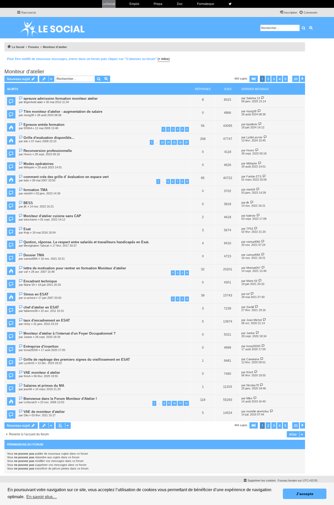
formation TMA (35, 190)
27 (186, 142)
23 (162, 142)
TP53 (249, 228)
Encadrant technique (40, 281)
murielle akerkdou (257, 411)
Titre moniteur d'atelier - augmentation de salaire (62, 112)
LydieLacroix (254, 137)
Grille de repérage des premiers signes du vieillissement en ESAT (76, 359)
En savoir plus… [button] (41, 497)
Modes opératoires (38, 164)
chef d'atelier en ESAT (41, 307)
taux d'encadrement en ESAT (46, 320)
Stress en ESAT (36, 294)
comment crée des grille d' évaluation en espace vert (66, 177)
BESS (28, 203)
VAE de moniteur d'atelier (44, 412)
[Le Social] (56, 27)
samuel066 (253, 241)
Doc (180, 4)
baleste (250, 215)
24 (168, 142)
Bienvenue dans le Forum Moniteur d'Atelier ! (60, 399)
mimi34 (28, 193)
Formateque (205, 4)
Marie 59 (29, 284)
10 (174, 403)
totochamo (30, 219)
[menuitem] (308, 12)
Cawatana (252, 359)
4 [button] (280, 78)
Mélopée (29, 167)
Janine (28, 336)
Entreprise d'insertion (40, 346)
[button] (253, 79)
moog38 (29, 115)
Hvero (28, 154)
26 (180, 142)
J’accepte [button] (304, 494)
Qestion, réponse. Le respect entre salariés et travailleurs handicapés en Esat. (86, 242)
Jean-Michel (254, 320)
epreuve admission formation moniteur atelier (60, 98)
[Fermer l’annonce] (300, 58)
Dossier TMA (33, 255)
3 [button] (274, 78)
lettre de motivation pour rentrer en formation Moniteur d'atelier (74, 268)
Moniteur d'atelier (24, 71)
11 (180, 403)
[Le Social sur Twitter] (230, 4)
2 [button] (268, 78)
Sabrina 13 (253, 98)
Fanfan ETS (253, 176)
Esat (27, 229)
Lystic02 (29, 363)
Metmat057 (253, 267)
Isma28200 (31, 350)
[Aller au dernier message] (263, 98)
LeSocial (109, 4)
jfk (25, 206)
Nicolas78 (252, 385)
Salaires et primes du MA (43, 386)
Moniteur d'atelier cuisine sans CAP (52, 216)
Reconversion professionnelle (47, 151)
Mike (249, 398)
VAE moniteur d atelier (41, 373)
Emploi (134, 4)
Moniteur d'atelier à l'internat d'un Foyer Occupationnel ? (69, 333)
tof (247, 293)
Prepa (158, 4)
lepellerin (251, 124)
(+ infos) (164, 59)
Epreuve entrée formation (43, 125)
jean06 (28, 389)
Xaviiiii (250, 306)
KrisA (27, 376)
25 (174, 142)
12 (186, 403)
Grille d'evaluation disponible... (48, 138)
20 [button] (295, 78)
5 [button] (285, 78)
